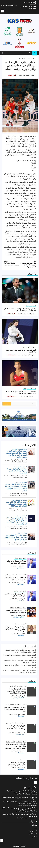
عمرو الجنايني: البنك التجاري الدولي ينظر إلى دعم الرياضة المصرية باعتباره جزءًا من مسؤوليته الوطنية (21, 792)
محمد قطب (33, 818)
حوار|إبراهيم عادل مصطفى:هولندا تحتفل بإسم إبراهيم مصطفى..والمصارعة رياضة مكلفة (15, 746)
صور (36, 828)
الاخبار (34, 58)
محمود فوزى (33, 811)
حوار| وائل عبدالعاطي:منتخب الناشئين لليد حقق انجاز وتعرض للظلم (16, 728)
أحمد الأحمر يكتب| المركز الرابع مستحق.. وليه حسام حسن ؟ (16, 562)
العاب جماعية (29, 58)
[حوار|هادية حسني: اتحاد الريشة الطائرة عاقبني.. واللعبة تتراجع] (31, 764)
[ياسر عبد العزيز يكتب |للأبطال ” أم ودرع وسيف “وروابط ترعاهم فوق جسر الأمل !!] (31, 629)
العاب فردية (29, 347)
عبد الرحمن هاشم (18, 617)
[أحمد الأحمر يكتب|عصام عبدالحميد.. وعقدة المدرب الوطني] (31, 596)
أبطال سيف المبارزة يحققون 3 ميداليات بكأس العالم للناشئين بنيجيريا (28, 264)
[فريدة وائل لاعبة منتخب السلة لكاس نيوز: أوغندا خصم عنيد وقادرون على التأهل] (31, 710)
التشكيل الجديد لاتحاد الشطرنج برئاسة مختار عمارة (12, 263)
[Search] (3, 53)
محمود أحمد (11, 355)
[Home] (34, 53)
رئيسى (23, 58)
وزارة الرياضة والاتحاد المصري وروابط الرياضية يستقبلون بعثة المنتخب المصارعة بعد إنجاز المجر (20, 802)
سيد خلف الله (20, 734)
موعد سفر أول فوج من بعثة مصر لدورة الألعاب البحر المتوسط (20, 797)
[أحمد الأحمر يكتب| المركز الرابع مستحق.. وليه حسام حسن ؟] (31, 563)
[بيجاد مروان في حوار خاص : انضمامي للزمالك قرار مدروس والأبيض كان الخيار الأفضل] (31, 692)
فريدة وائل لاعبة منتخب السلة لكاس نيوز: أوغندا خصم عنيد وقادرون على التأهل (15, 709)
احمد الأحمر (20, 568)
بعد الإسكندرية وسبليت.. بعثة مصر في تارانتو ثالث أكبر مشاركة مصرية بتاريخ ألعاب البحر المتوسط (19, 809)
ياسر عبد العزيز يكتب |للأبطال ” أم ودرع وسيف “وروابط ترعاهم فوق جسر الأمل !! (15, 629)
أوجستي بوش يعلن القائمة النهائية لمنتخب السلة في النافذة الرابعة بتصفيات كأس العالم (20, 309)
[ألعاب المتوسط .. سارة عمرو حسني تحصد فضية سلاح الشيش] (20, 331)
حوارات (16, 686)
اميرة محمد (12, 75)
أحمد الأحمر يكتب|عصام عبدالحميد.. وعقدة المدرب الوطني (15, 595)
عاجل (20, 58)
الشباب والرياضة (32, 831)
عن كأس (34, 836)
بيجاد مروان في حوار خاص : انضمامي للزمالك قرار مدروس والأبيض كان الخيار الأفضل (16, 691)
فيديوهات (34, 825)
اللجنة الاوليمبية (33, 834)
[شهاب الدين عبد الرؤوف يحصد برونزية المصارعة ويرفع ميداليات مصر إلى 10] (20, 373)
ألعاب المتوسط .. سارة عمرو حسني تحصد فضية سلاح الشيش (21, 351)
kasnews (21, 635)
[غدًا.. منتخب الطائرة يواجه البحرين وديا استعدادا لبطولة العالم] (31, 612)
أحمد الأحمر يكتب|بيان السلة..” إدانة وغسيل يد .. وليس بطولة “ (15, 578)
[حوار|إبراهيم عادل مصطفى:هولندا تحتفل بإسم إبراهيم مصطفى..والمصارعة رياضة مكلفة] (31, 747)
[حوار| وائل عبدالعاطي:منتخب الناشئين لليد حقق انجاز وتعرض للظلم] (31, 728)
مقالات (16, 558)
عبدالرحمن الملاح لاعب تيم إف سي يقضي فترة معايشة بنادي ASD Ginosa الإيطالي (19, 671)
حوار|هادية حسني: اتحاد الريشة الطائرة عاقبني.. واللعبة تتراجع (16, 763)
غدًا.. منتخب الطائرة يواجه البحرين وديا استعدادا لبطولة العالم (15, 611)
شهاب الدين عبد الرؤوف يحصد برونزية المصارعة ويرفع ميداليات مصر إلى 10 (21, 392)
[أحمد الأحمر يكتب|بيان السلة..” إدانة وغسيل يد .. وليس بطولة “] (31, 579)
